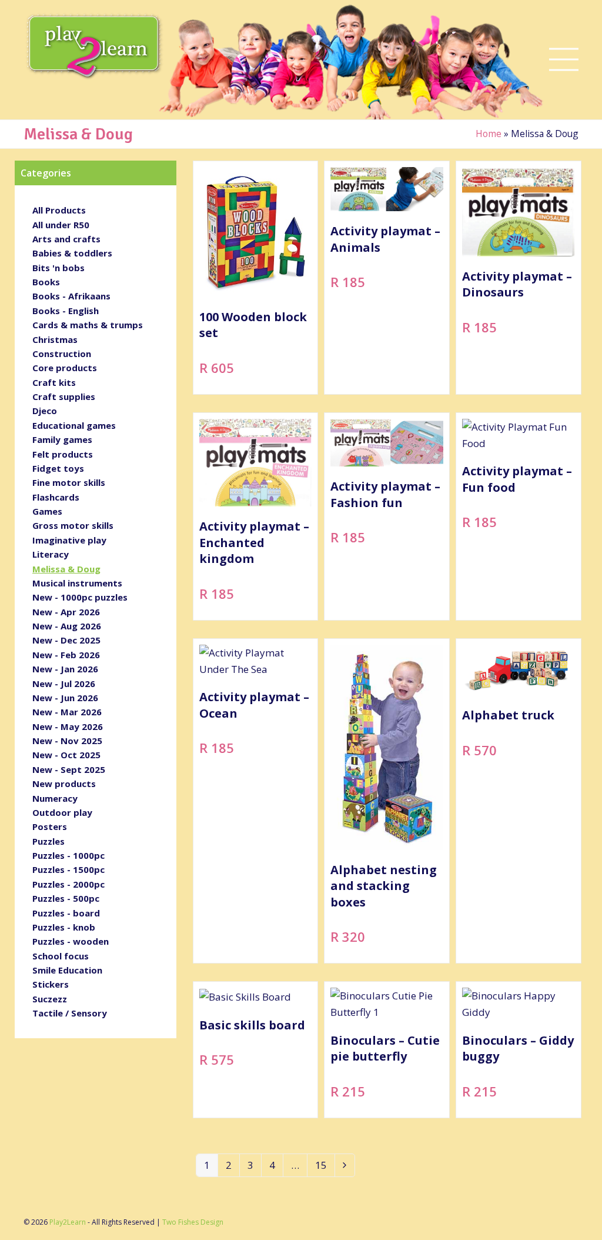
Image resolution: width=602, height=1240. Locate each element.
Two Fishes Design (192, 1222)
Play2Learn (67, 1222)
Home (488, 133)
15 (325, 1167)
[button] (563, 59)
